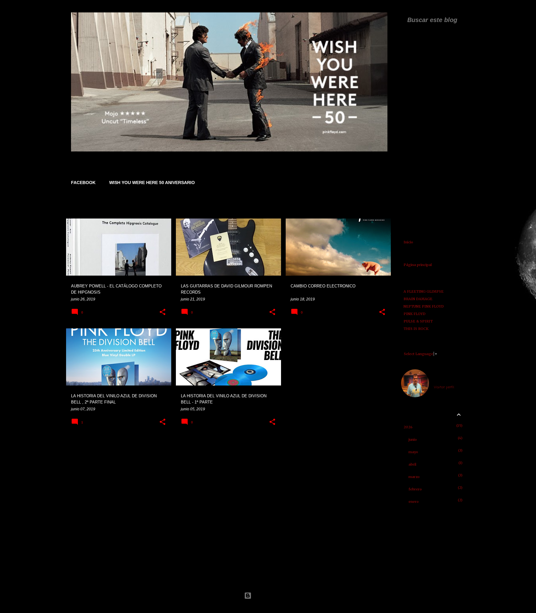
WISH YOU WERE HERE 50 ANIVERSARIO (152, 182)
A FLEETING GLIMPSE (424, 291)
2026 (408, 427)
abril (412, 464)
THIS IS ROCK (416, 329)
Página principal (418, 265)
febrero (415, 489)
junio (413, 439)
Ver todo (378, 207)
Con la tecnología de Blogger (272, 595)
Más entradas (229, 446)
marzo (414, 477)
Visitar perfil (444, 387)
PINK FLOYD (415, 314)
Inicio (408, 242)
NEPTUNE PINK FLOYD (424, 306)
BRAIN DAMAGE (418, 299)
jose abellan (444, 380)
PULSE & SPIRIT (418, 321)
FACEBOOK (83, 182)
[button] (162, 312)
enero (414, 501)
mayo (413, 452)
